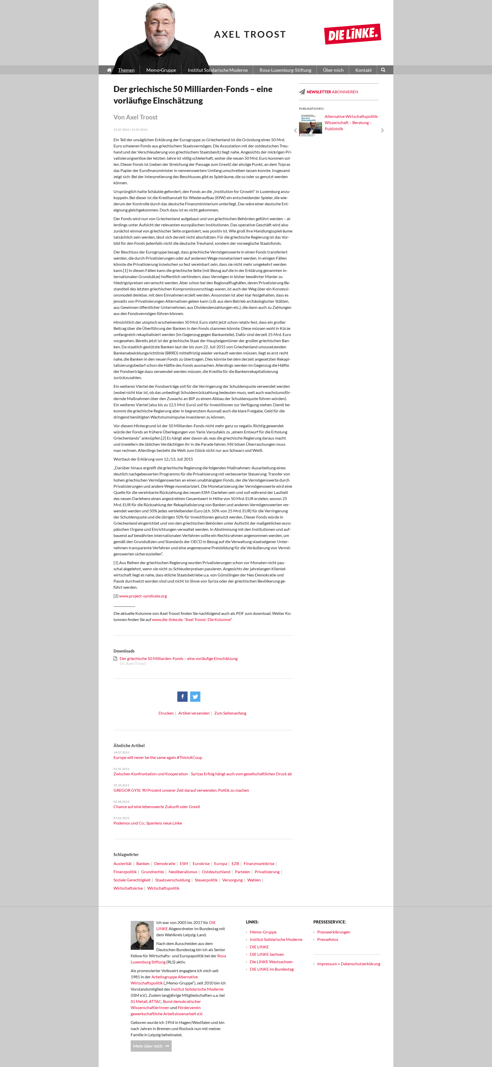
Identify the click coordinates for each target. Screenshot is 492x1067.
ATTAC (155, 1001)
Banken (143, 863)
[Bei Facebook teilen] (182, 697)
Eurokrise (201, 863)
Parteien (242, 871)
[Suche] (383, 70)
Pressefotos (327, 939)
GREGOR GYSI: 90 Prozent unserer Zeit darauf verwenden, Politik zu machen (181, 790)
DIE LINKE (259, 946)
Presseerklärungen (333, 931)
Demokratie (164, 863)
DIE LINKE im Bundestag (272, 969)
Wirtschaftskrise (128, 888)
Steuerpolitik (206, 879)
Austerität (123, 863)
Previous (295, 130)
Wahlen (254, 879)
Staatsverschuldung (172, 879)
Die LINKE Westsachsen (271, 961)
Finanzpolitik (125, 871)
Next (382, 130)
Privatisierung (267, 871)
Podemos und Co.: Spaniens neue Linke (148, 822)
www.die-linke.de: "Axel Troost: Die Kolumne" (192, 619)
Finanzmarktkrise (259, 863)
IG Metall (139, 1001)
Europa (220, 863)
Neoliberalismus (183, 871)
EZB (235, 863)
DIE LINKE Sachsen (267, 954)
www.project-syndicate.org (143, 595)
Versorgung (232, 879)
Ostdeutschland (216, 871)
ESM (184, 863)
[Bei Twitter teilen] (195, 697)
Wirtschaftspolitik (163, 888)
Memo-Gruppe (263, 931)
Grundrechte (152, 871)
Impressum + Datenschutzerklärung (348, 963)
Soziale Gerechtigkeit (132, 879)
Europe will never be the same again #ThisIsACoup (158, 757)
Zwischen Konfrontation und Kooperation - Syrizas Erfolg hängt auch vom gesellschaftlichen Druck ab (203, 773)
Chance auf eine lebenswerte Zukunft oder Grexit (157, 806)
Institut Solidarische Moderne (197, 989)
